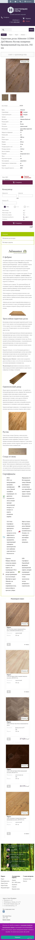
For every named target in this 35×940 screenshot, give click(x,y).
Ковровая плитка (16, 889)
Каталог (4, 34)
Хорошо (17, 937)
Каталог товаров (6, 919)
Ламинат (14, 880)
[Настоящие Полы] (17, 10)
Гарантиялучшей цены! (27, 177)
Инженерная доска (5, 881)
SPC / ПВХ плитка (16, 882)
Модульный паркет (5, 887)
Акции (28, 21)
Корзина (28, 18)
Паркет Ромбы (4, 885)
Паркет (2, 879)
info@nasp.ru (15, 20)
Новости (25, 881)
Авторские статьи (27, 879)
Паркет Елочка (4, 883)
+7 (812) (14, 22)
